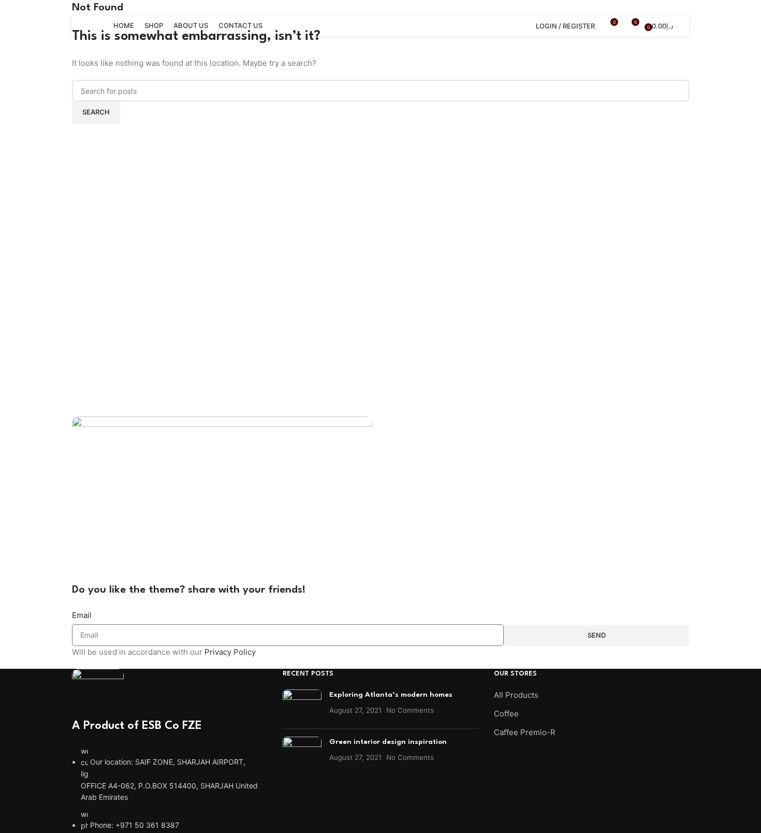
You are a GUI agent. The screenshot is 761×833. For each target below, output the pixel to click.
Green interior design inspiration (388, 741)
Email (82, 615)
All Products (516, 695)
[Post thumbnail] (302, 705)
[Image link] (98, 692)
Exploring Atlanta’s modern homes (390, 694)
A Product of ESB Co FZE (137, 725)
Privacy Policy (230, 652)
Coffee (506, 714)
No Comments (410, 710)
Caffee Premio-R (524, 732)
